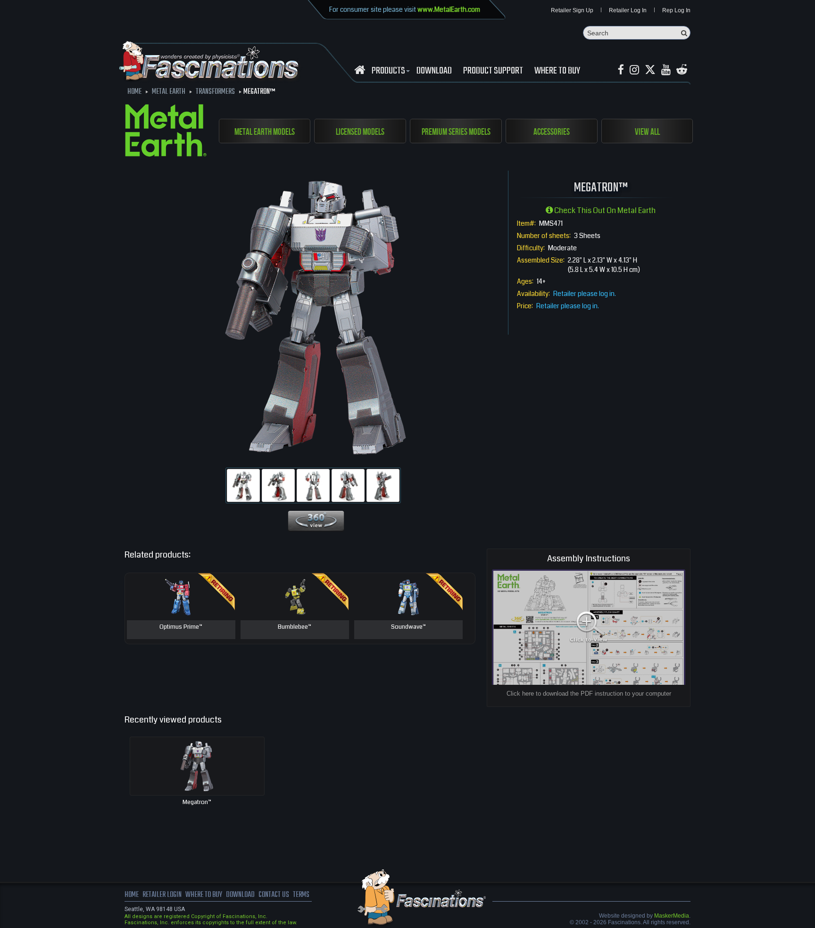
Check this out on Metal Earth (604, 210)
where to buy (203, 895)
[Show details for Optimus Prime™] (181, 596)
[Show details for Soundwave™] (408, 596)
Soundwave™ (408, 627)
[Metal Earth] (166, 132)
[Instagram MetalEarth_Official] (634, 70)
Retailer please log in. (584, 293)
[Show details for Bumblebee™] (295, 596)
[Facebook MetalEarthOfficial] (620, 70)
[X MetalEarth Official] (650, 70)
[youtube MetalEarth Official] (666, 70)
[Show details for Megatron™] (197, 766)
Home (132, 895)
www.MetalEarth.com (448, 9)
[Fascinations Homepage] (359, 70)
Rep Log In (676, 10)
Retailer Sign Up (572, 10)
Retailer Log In (628, 10)
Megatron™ (197, 802)
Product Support (493, 71)
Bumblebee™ (294, 627)
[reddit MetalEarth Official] (682, 70)
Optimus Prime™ (180, 627)
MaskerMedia (671, 915)
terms (301, 895)
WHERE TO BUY (557, 71)
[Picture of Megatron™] (243, 485)
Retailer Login (162, 895)
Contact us (273, 895)
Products (388, 71)
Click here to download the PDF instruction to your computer (589, 693)
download (434, 71)
